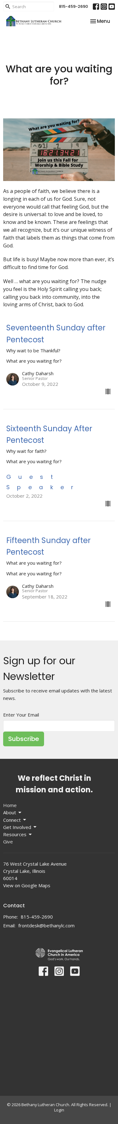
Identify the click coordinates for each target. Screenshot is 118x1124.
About (9, 812)
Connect (12, 820)
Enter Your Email (21, 715)
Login (59, 1110)
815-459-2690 (73, 6)
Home (10, 805)
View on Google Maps (26, 885)
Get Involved (17, 827)
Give (8, 841)
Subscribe (23, 738)
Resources (14, 834)
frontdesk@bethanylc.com (46, 925)
